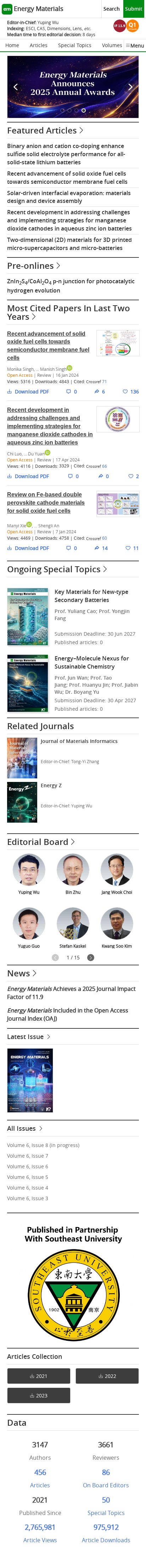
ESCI (30, 28)
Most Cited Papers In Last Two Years (68, 312)
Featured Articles (42, 130)
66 (104, 466)
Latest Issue (26, 1036)
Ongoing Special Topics (54, 569)
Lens (77, 28)
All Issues (22, 1128)
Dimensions (59, 28)
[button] (62, 110)
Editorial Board (37, 842)
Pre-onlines (30, 265)
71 (104, 381)
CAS (41, 28)
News (18, 973)
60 (104, 538)
